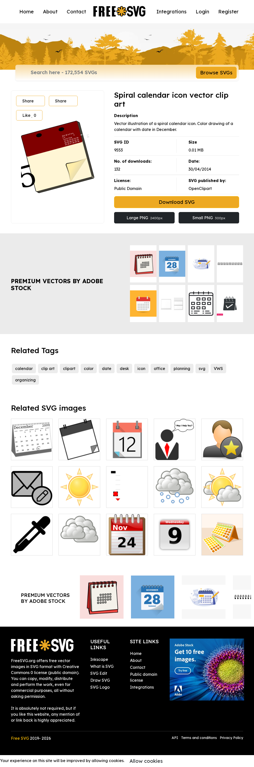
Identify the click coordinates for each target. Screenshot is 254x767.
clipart (69, 368)
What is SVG (102, 666)
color (89, 368)
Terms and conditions (199, 738)
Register (228, 11)
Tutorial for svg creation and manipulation (127, 495)
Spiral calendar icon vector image (127, 542)
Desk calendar (221, 548)
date (106, 368)
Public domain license (143, 677)
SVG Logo (100, 687)
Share (28, 100)
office (159, 368)
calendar (24, 368)
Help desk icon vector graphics (175, 450)
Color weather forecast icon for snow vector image (175, 492)
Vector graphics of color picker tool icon (32, 542)
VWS (218, 368)
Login (202, 11)
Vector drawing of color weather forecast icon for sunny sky (79, 489)
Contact (76, 11)
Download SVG (177, 202)
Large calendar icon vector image (174, 542)
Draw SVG (100, 680)
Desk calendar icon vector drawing (32, 447)
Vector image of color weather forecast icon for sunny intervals (222, 486)
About (50, 11)
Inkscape (99, 659)
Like (29, 115)
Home (26, 11)
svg (202, 368)
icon (141, 368)
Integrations (172, 11)
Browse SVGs (216, 72)
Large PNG (144, 217)
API (175, 738)
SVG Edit (98, 673)
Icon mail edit (29, 500)
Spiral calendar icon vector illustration (127, 447)
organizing (25, 379)
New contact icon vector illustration (222, 447)
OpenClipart (200, 188)
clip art (48, 368)
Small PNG (208, 217)
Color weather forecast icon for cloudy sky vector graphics (79, 539)
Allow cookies (146, 761)
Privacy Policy (231, 738)
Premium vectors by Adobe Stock (57, 284)
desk (124, 368)
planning (182, 368)
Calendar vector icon (79, 450)
